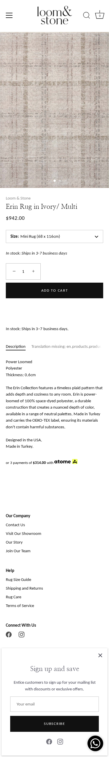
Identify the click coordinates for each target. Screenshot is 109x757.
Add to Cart (54, 290)
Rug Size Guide (18, 579)
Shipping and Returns (24, 588)
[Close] (100, 655)
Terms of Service (20, 605)
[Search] (86, 16)
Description (16, 346)
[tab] (18, 346)
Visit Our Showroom (23, 533)
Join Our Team (18, 550)
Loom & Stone (18, 198)
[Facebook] (49, 741)
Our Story (14, 542)
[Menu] (9, 15)
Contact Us (15, 524)
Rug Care (13, 596)
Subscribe (54, 723)
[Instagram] (60, 741)
